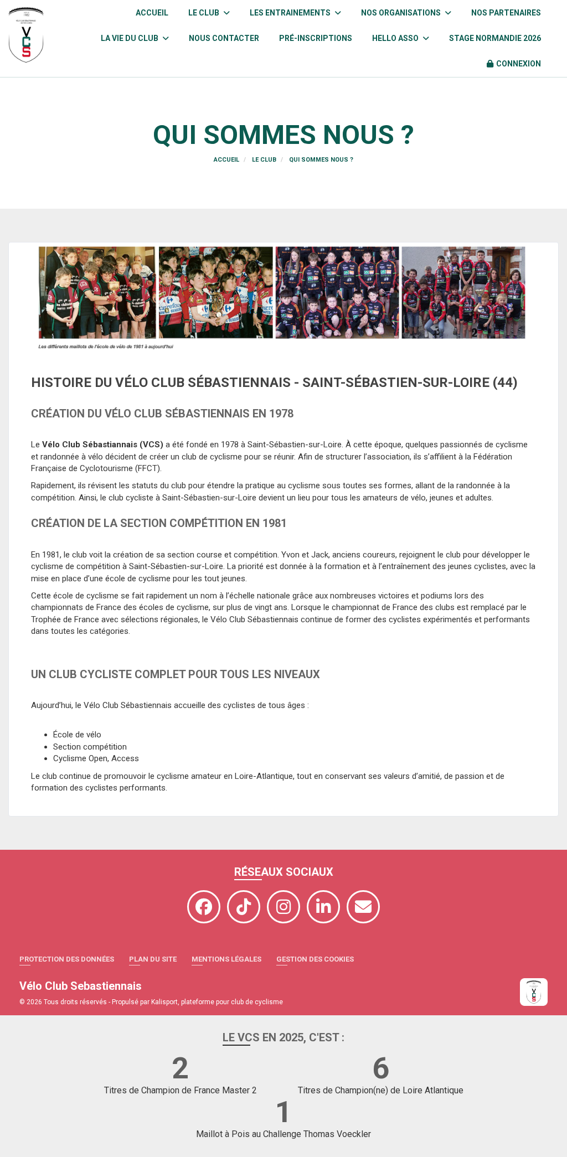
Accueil (152, 12)
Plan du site (153, 959)
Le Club (204, 12)
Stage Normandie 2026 (495, 38)
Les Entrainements (291, 12)
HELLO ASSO (396, 38)
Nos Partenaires (506, 12)
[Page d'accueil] (534, 992)
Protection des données (66, 959)
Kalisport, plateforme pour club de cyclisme (217, 1002)
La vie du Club (130, 38)
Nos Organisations (401, 12)
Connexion (518, 63)
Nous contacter (224, 38)
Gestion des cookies (315, 959)
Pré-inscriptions (315, 38)
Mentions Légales (226, 959)
